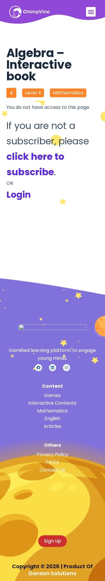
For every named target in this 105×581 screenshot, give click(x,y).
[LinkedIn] (52, 367)
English (52, 418)
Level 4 (33, 92)
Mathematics (68, 92)
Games (52, 395)
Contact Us (52, 470)
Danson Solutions (52, 573)
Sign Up (52, 541)
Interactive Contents (52, 403)
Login (18, 194)
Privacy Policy (52, 454)
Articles (52, 426)
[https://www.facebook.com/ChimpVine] (38, 367)
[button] (91, 12)
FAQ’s (52, 462)
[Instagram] (66, 367)
